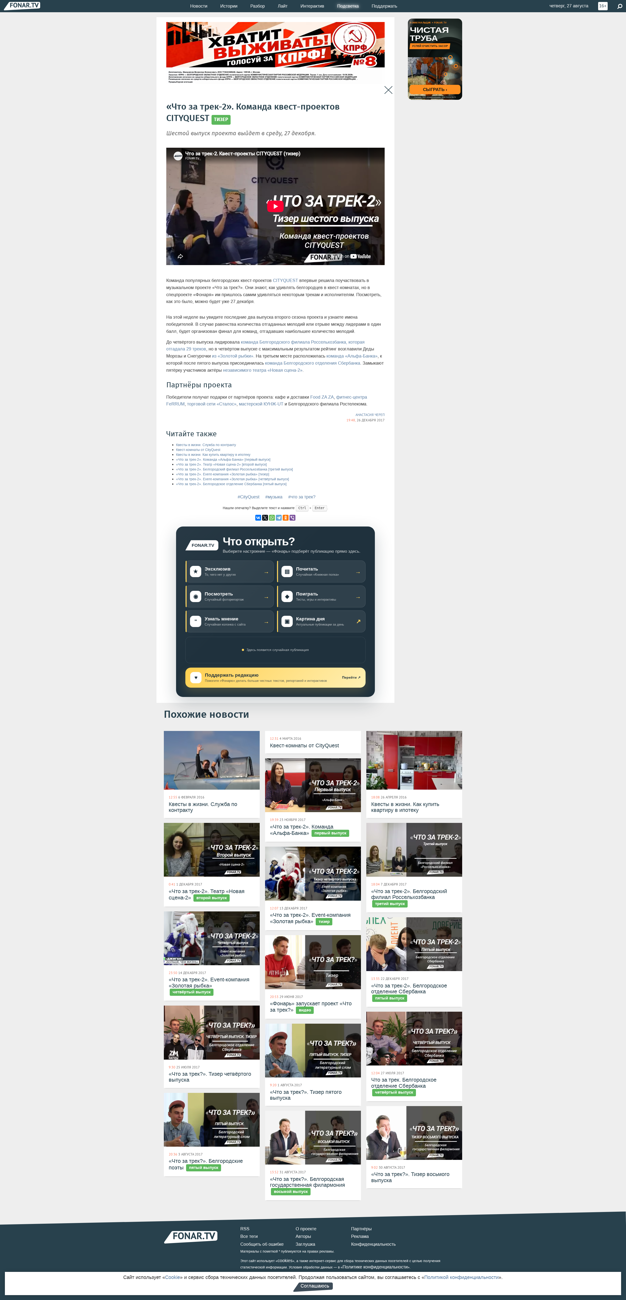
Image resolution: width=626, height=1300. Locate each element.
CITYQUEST (285, 280)
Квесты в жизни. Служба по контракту (206, 445)
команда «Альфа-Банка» (352, 356)
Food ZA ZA (322, 397)
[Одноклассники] (286, 518)
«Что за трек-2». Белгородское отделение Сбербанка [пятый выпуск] (231, 484)
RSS (244, 1229)
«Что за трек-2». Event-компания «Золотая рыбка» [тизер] (222, 474)
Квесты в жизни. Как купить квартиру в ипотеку (213, 454)
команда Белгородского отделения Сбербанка (312, 363)
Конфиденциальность (373, 1244)
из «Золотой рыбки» (232, 356)
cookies (285, 1261)
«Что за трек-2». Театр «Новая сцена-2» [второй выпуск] (221, 464)
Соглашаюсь (315, 1286)
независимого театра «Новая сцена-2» (262, 370)
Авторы (303, 1236)
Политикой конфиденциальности (461, 1277)
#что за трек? (301, 497)
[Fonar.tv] (22, 6)
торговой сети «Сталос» (211, 404)
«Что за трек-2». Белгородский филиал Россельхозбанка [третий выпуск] (234, 469)
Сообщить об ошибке (262, 1244)
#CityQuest (248, 497)
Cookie (172, 1277)
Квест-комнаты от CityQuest (198, 450)
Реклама (360, 1236)
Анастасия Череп (370, 415)
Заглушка (305, 1244)
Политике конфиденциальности (375, 1267)
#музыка (273, 497)
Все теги (249, 1236)
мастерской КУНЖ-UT (261, 404)
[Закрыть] (388, 90)
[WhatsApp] (272, 518)
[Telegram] (279, 518)
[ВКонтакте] (258, 518)
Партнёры (361, 1229)
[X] (265, 518)
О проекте (306, 1229)
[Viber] (292, 518)
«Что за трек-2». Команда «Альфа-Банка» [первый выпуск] (223, 459)
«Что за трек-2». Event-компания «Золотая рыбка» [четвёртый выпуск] (232, 479)
